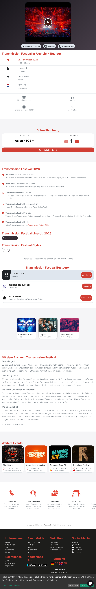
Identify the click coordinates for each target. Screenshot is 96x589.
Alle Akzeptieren (86, 585)
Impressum (9, 566)
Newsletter (9, 552)
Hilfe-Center (10, 545)
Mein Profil (54, 545)
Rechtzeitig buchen (31, 46)
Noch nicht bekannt (9, 238)
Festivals (31, 545)
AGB (7, 561)
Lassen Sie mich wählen (11, 585)
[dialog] (48, 581)
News (30, 552)
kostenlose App (66, 46)
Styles (30, 547)
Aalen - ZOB (23, 140)
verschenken (86, 298)
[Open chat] (90, 583)
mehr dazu (87, 286)
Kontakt (8, 542)
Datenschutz (10, 563)
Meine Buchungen (56, 547)
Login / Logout (55, 542)
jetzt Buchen (86, 275)
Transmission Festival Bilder (38, 225)
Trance (5, 250)
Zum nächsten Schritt (48, 150)
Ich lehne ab (73, 585)
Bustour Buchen (34, 542)
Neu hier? (49, 46)
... (41, 525)
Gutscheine (9, 550)
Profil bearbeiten (56, 550)
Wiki (6, 547)
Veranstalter (32, 550)
